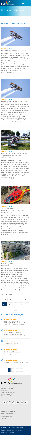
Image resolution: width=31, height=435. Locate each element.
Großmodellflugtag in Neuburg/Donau (12, 353)
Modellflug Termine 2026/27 (12, 315)
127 (10, 304)
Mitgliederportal (6, 416)
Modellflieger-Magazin (8, 413)
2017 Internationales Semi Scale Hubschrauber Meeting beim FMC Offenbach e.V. (13, 210)
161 (27, 304)
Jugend (3, 418)
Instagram (13, 402)
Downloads (4, 432)
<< (6, 299)
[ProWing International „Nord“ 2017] (15, 88)
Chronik (12, 432)
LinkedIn (22, 402)
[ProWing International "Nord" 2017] (15, 36)
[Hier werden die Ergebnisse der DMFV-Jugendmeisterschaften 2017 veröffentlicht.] (15, 140)
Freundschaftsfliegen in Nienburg (16, 362)
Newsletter (26, 402)
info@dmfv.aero (9, 394)
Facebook (9, 402)
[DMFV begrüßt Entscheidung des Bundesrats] (15, 250)
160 (21, 304)
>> (15, 308)
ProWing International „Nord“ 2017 (14, 102)
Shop (2, 409)
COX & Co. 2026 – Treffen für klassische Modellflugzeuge (14, 323)
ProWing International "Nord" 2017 (14, 50)
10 (17, 370)
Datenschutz (10, 430)
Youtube (17, 402)
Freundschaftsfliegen (11, 343)
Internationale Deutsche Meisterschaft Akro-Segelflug (14, 334)
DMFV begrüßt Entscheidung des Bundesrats (13, 265)
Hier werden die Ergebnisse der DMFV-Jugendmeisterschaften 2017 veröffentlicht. (15, 156)
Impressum (19, 430)
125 (25, 299)
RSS (4, 402)
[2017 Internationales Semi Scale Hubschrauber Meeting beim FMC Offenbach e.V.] (15, 195)
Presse (3, 430)
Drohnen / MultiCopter (8, 411)
